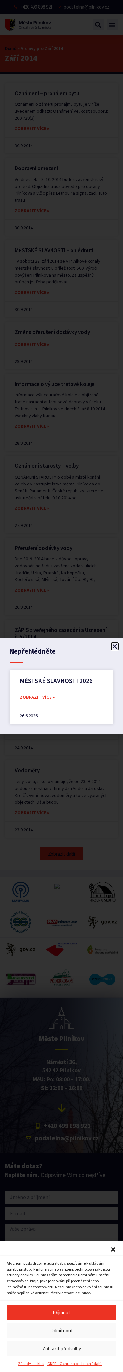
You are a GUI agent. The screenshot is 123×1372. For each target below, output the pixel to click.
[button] (113, 1249)
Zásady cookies (31, 1363)
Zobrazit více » (37, 697)
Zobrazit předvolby (61, 1348)
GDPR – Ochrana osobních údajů (74, 1363)
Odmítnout (62, 1330)
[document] (61, 686)
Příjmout (61, 1312)
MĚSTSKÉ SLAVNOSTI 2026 (56, 681)
